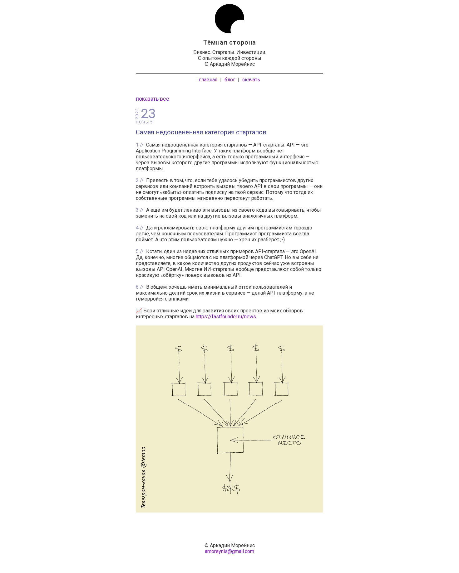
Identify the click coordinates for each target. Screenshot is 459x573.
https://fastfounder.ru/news (226, 317)
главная (208, 80)
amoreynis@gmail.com (229, 551)
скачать (251, 80)
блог (230, 80)
